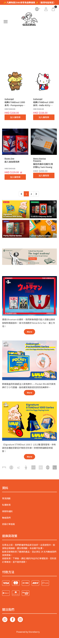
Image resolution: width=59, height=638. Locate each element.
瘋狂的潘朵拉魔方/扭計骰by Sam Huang (43, 165)
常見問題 (6, 498)
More (29, 331)
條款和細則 (7, 511)
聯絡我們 (6, 517)
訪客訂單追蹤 (8, 524)
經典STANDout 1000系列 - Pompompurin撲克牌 (15, 104)
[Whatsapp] (5, 619)
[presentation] (6, 49)
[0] (53, 8)
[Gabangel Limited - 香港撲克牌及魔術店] (29, 21)
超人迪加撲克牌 (12, 161)
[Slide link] (29, 48)
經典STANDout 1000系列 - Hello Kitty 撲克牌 (43, 104)
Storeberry (34, 631)
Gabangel (9, 99)
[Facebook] (12, 619)
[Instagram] (20, 619)
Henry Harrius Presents (39, 159)
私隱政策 (6, 504)
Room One (9, 158)
